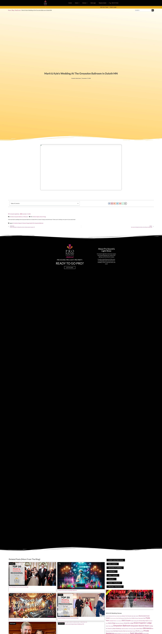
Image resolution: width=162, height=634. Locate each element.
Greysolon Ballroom (18, 216)
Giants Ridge (111, 623)
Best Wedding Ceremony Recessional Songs (18, 586)
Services (84, 3)
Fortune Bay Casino (144, 620)
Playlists (61, 594)
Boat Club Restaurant (120, 618)
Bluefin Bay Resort (113, 618)
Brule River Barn (128, 618)
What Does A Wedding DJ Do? (16, 619)
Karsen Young (43, 216)
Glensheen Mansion (120, 623)
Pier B (137, 631)
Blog (13, 10)
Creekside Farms (112, 620)
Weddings (12, 563)
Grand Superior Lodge (143, 623)
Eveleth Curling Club (135, 620)
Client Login (93, 3)
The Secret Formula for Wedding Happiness (67, 590)
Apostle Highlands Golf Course (111, 616)
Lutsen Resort (139, 628)
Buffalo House (135, 618)
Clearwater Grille (141, 618)
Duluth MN (31, 223)
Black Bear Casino (135, 616)
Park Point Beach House (130, 631)
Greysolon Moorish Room (140, 626)
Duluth (12, 216)
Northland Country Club (119, 631)
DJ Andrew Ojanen (17, 223)
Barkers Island (119, 616)
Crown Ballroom (118, 620)
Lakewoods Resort (124, 628)
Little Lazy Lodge (132, 628)
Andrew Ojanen (36, 216)
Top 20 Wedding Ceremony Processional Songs (68, 617)
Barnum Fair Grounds (126, 616)
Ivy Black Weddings (116, 628)
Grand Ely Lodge (128, 623)
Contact (70, 3)
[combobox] (143, 10)
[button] (109, 203)
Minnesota (25, 216)
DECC (124, 620)
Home (9, 10)
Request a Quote (102, 3)
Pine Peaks (141, 631)
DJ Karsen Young (25, 223)
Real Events (18, 10)
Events (76, 3)
